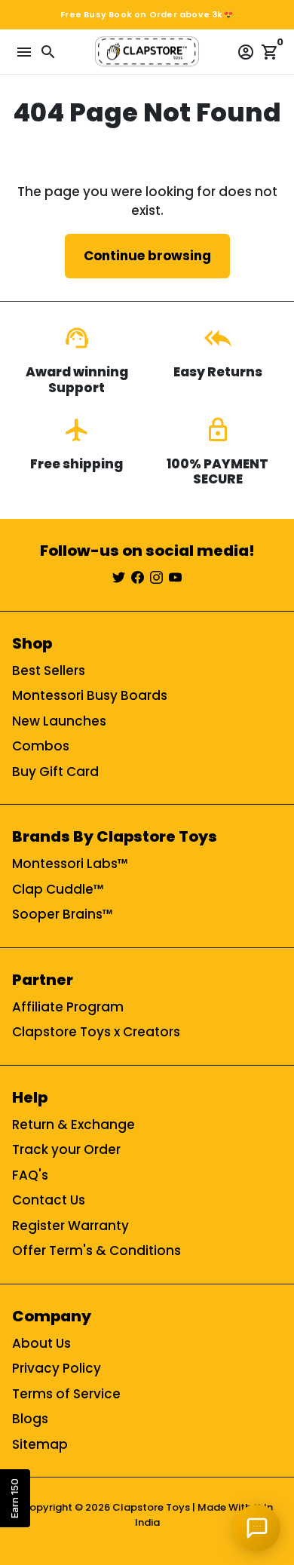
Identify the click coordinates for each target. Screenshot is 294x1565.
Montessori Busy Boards (89, 695)
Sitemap (40, 1444)
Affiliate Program (68, 1007)
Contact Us (48, 1200)
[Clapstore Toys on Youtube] (175, 578)
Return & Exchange (73, 1124)
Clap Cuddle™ (58, 889)
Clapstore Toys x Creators (96, 1032)
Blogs (30, 1419)
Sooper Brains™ (62, 914)
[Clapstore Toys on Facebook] (137, 578)
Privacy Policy (56, 1368)
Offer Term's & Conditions (96, 1250)
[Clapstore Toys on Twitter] (118, 578)
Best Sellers (48, 670)
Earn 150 (14, 1498)
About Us (41, 1343)
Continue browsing (147, 256)
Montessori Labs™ (70, 864)
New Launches (59, 721)
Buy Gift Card (55, 772)
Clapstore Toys (151, 1507)
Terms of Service (66, 1394)
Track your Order (66, 1149)
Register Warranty (70, 1226)
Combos (40, 746)
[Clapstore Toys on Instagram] (156, 578)
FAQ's (30, 1175)
